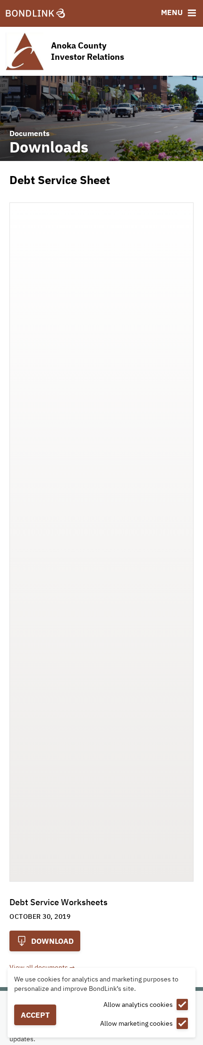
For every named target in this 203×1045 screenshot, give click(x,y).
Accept (35, 1015)
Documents (29, 133)
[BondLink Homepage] (35, 13)
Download (51, 941)
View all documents (38, 967)
